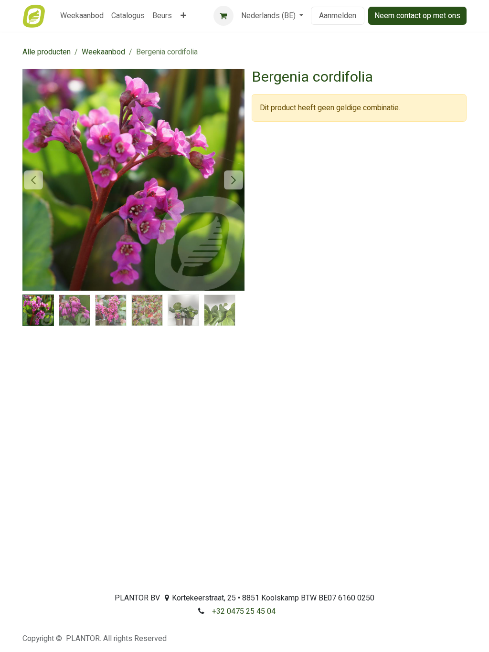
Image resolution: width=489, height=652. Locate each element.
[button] (33, 179)
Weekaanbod (103, 52)
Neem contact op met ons (417, 15)
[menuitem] (81, 15)
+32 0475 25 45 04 (244, 611)
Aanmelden (337, 15)
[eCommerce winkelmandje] (223, 16)
